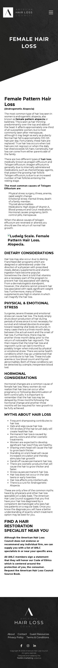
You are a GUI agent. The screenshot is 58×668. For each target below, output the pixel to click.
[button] (51, 12)
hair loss (46, 159)
